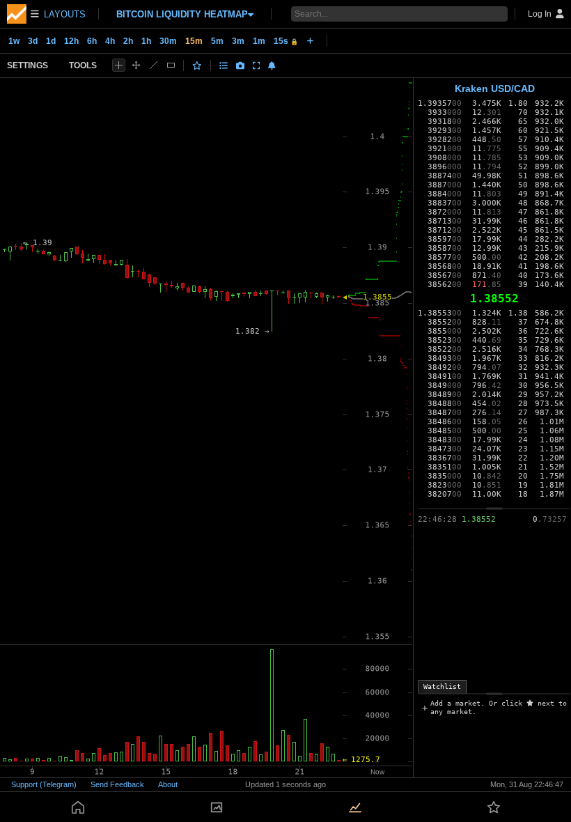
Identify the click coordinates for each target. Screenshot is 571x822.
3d (33, 41)
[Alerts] (272, 65)
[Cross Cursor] (118, 65)
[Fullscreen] (256, 65)
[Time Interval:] (310, 40)
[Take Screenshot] (240, 65)
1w (13, 41)
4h (110, 41)
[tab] (442, 687)
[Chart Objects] (223, 65)
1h (146, 41)
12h (71, 41)
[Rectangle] (171, 65)
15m (194, 41)
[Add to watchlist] (197, 65)
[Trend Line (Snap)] (153, 65)
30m (168, 41)
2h (128, 41)
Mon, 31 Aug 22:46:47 (526, 784)
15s (286, 41)
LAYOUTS (65, 14)
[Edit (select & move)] (136, 65)
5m (217, 41)
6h (92, 41)
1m (259, 41)
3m (238, 41)
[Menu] (23, 14)
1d (51, 41)
